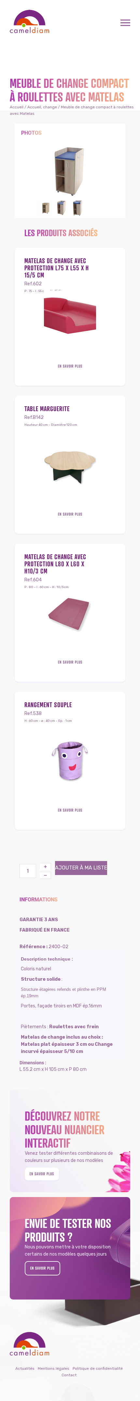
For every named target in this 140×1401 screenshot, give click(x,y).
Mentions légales (53, 1368)
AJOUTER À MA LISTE (81, 868)
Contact (69, 1375)
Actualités (25, 1368)
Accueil (16, 107)
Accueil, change (42, 107)
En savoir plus (70, 366)
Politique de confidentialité (98, 1368)
